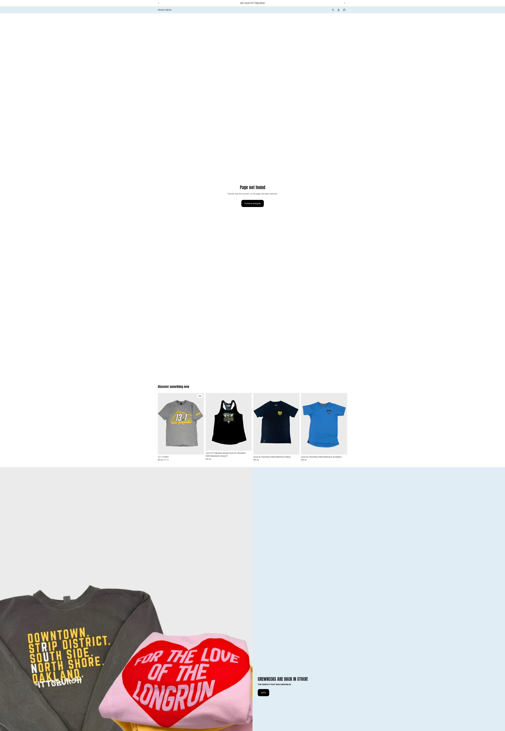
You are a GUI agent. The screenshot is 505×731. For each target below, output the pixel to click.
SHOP (263, 692)
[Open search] (333, 10)
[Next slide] (344, 3)
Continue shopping (252, 203)
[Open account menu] (338, 10)
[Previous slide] (159, 3)
